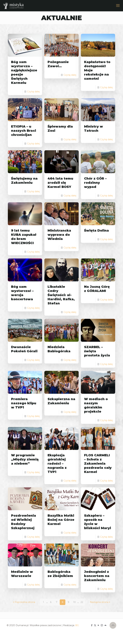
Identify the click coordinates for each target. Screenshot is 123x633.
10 (74, 602)
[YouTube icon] (98, 625)
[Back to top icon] (113, 625)
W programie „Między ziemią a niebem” (25, 459)
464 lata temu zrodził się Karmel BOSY (60, 183)
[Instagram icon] (102, 625)
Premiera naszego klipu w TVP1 (23, 403)
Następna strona (99, 602)
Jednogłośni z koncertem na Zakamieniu (96, 576)
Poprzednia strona (25, 602)
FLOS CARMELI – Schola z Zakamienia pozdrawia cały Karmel (98, 463)
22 (82, 602)
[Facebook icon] (91, 625)
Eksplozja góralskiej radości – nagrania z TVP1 (57, 463)
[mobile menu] (118, 5)
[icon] (105, 625)
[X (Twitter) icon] (95, 625)
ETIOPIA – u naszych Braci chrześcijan (23, 131)
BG (77, 625)
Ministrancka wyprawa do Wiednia (59, 235)
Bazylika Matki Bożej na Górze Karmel (61, 520)
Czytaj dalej (33, 91)
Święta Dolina (96, 230)
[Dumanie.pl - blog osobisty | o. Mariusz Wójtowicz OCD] (13, 5)
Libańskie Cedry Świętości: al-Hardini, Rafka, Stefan (61, 295)
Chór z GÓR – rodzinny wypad (95, 183)
